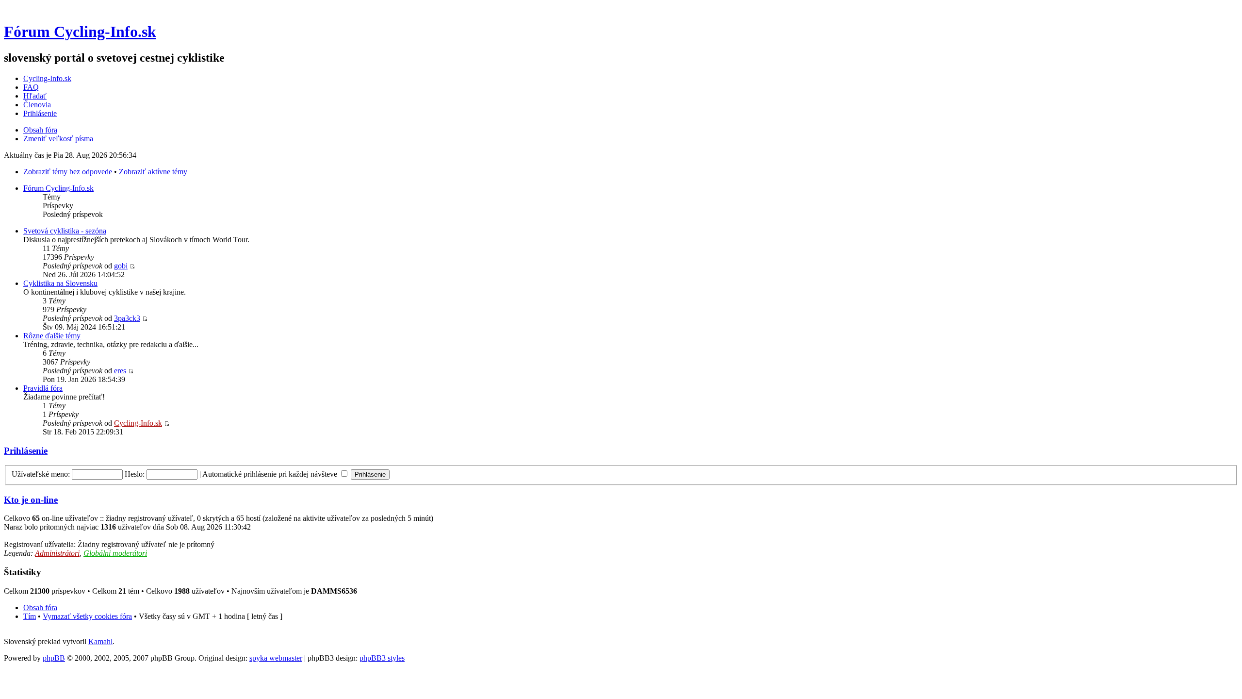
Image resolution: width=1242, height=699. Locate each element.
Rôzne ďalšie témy (52, 336)
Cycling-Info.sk (47, 78)
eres (120, 370)
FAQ (31, 87)
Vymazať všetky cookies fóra (87, 616)
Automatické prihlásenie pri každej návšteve (270, 474)
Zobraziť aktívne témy (153, 171)
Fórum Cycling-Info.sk (80, 31)
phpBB (54, 658)
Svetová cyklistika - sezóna (64, 231)
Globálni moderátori (115, 553)
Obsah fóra (40, 130)
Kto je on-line (31, 500)
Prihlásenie (40, 113)
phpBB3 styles (382, 658)
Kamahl (100, 641)
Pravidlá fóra (43, 388)
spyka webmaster (275, 658)
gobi (121, 266)
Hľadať (35, 96)
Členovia (37, 104)
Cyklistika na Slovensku (60, 283)
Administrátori (57, 553)
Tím (29, 616)
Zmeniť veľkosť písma (58, 138)
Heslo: (135, 474)
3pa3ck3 (127, 318)
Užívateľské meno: (41, 474)
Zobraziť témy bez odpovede (67, 171)
